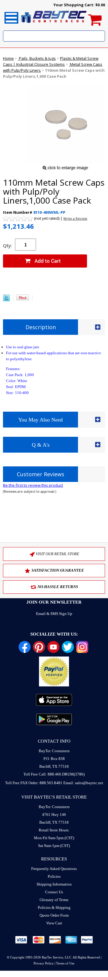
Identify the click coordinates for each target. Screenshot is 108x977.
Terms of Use (65, 963)
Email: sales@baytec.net (83, 783)
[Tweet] (6, 300)
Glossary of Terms (54, 899)
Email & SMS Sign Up (54, 613)
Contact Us (54, 892)
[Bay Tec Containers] (54, 24)
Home (8, 58)
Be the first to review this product (33, 485)
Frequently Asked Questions (54, 868)
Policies (54, 876)
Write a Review (75, 218)
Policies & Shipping (54, 907)
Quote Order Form (54, 915)
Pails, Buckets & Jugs (37, 58)
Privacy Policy (44, 963)
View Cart (54, 923)
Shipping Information (54, 884)
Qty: (7, 245)
